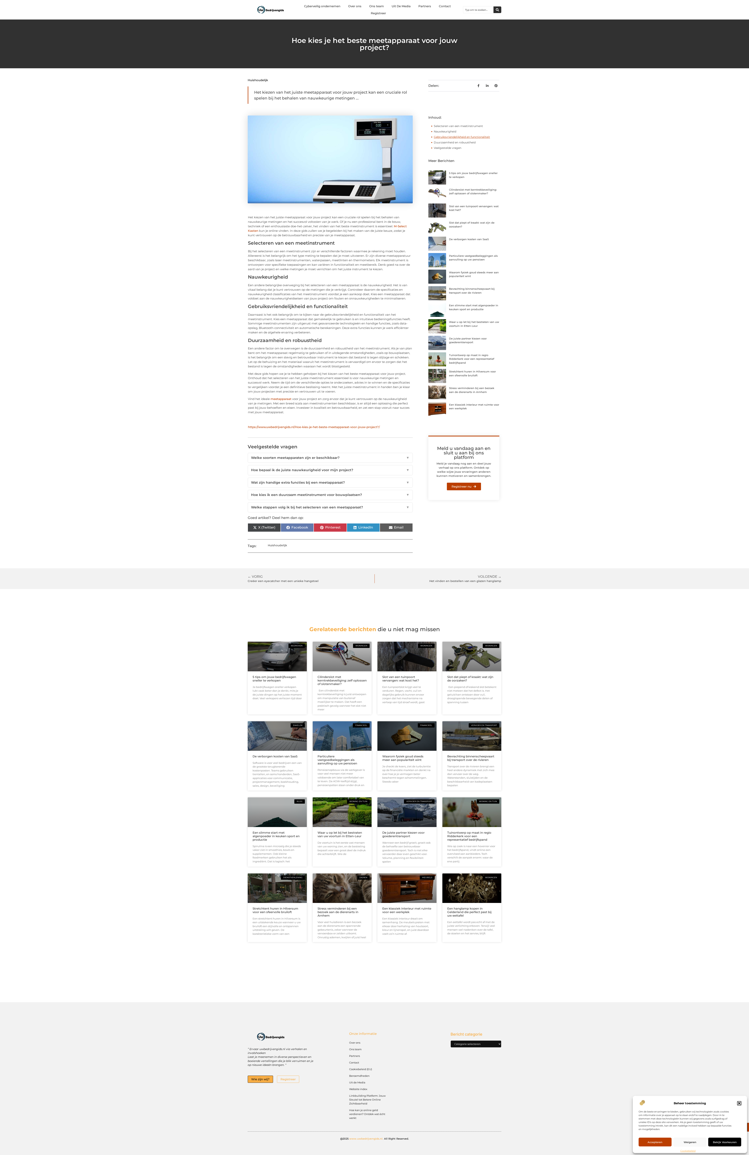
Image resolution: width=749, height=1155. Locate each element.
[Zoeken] (497, 9)
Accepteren (655, 1142)
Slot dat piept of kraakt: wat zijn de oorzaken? (470, 678)
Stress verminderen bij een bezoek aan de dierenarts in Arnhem (338, 912)
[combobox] (478, 9)
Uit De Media (401, 6)
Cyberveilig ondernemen (322, 6)
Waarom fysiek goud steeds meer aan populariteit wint (402, 758)
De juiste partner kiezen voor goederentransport (403, 834)
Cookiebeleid (688, 1150)
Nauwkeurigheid (445, 131)
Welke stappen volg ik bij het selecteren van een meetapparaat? (330, 507)
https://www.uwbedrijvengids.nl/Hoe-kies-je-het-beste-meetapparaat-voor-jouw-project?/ (314, 427)
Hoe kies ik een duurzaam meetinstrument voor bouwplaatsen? (330, 495)
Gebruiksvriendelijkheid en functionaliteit (462, 137)
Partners (424, 6)
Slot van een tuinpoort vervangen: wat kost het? (400, 678)
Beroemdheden (359, 1075)
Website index (358, 1089)
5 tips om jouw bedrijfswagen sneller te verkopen (274, 678)
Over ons (354, 6)
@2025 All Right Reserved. (374, 1138)
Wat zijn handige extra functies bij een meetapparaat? (330, 482)
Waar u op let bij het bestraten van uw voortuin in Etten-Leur (340, 834)
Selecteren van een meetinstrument (458, 126)
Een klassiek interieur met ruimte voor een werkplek (406, 910)
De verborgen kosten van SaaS (469, 239)
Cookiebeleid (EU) (360, 1069)
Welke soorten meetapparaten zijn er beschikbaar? (330, 458)
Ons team (376, 6)
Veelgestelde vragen (447, 148)
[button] (739, 1103)
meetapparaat (281, 399)
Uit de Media (357, 1082)
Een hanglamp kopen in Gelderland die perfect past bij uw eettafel (469, 912)
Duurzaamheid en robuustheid (455, 142)
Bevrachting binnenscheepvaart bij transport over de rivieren (470, 758)
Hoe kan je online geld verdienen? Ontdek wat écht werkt (367, 1114)
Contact (445, 6)
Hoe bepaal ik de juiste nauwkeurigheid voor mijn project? (330, 470)
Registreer (378, 13)
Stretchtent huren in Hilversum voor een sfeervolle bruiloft (275, 910)
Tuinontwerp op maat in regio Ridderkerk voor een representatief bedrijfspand (471, 359)
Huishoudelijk (258, 80)
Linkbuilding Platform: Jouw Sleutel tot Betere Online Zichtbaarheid (367, 1099)
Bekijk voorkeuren (725, 1142)
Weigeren (690, 1142)
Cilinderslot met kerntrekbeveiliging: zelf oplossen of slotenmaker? (342, 680)
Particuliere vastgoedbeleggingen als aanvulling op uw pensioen (337, 759)
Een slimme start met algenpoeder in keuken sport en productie (276, 836)
